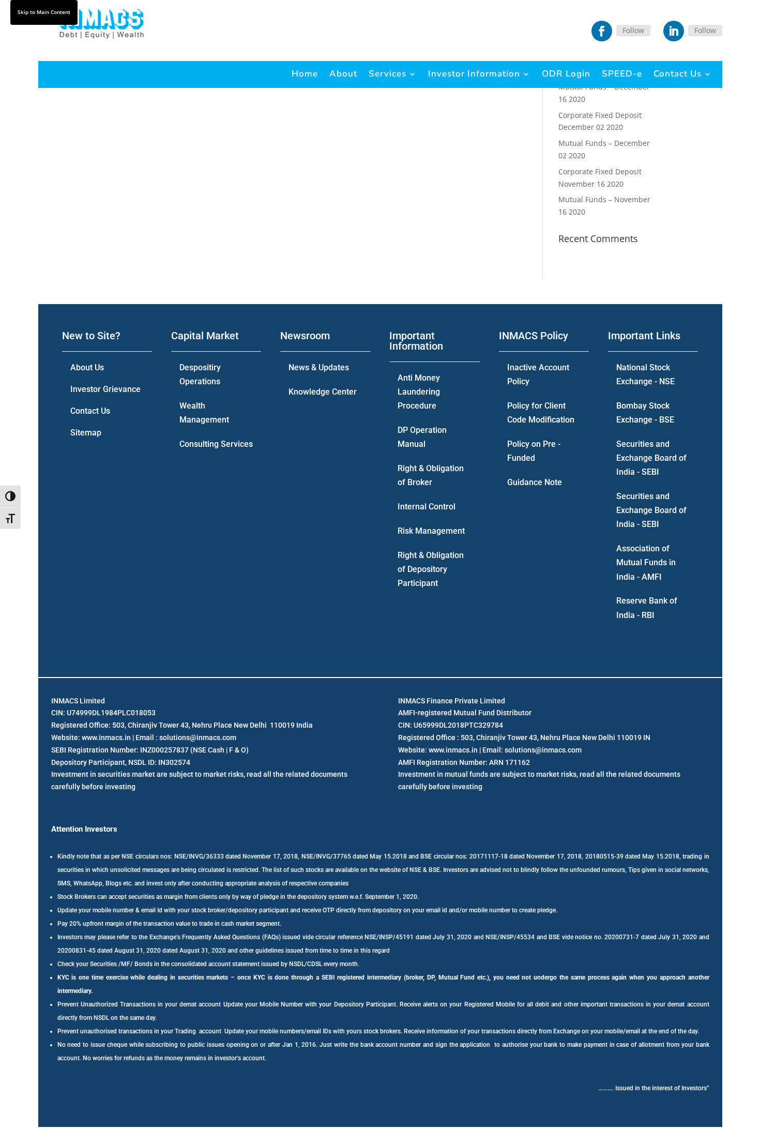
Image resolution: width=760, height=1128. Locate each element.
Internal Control (426, 507)
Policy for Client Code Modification (540, 413)
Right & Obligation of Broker (431, 475)
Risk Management (431, 531)
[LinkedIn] (673, 31)
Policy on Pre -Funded (533, 451)
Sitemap (85, 433)
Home (305, 74)
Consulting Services (216, 444)
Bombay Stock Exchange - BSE (645, 413)
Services (387, 74)
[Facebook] (601, 31)
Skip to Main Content (44, 12)
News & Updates (318, 367)
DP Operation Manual (422, 437)
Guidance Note (534, 482)
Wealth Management (204, 413)
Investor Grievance (105, 389)
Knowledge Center (322, 392)
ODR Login (566, 74)
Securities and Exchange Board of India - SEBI (651, 458)
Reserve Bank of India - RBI (646, 608)
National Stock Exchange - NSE (645, 374)
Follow (633, 30)
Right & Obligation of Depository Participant (431, 569)
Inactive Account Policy (538, 374)
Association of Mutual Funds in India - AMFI (646, 562)
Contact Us (677, 74)
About (343, 74)
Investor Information (474, 74)
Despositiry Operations (200, 374)
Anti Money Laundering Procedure (419, 392)
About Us (87, 367)
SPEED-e (622, 74)
